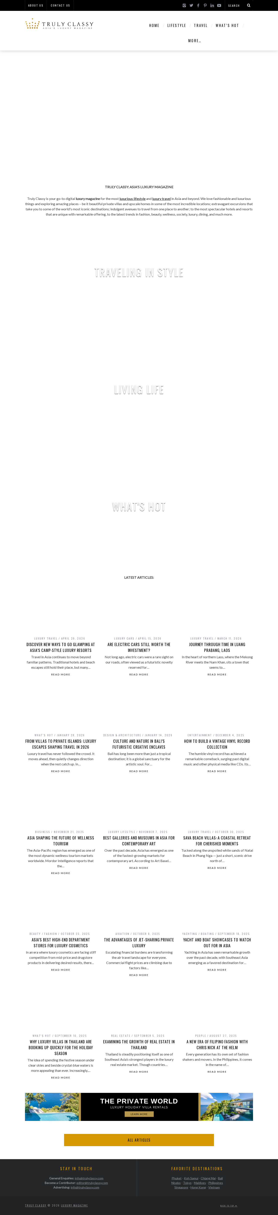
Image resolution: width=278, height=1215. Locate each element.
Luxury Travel (46, 638)
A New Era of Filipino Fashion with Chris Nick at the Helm (217, 1044)
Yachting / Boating (198, 934)
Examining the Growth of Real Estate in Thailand (139, 1044)
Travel (201, 25)
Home (154, 25)
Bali (220, 1178)
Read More (61, 674)
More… (194, 40)
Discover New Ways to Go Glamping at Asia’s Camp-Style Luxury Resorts (60, 647)
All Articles (139, 1140)
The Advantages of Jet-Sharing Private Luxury (139, 942)
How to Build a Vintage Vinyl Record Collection (217, 744)
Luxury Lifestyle (121, 832)
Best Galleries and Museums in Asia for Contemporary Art (139, 840)
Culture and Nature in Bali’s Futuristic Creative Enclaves (139, 744)
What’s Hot (227, 25)
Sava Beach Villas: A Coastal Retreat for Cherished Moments (217, 840)
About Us (35, 5)
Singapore (181, 1187)
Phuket (177, 1178)
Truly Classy (35, 1205)
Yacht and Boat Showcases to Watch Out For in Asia (217, 942)
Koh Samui (191, 1178)
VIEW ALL (139, 285)
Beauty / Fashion (43, 934)
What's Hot (44, 735)
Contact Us (60, 5)
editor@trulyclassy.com (92, 1183)
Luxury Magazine (74, 1205)
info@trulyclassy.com (89, 1178)
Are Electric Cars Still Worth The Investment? (139, 647)
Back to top (227, 1205)
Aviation (122, 934)
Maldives (200, 1183)
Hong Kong (198, 1187)
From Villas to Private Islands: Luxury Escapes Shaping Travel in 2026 (60, 744)
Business (42, 832)
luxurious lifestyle (132, 198)
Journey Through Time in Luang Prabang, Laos (217, 647)
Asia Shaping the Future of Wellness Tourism (60, 840)
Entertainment (200, 735)
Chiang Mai (208, 1178)
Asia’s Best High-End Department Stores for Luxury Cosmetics (61, 942)
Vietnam (214, 1187)
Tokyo (187, 1183)
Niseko (176, 1183)
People (200, 1035)
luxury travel (161, 198)
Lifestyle (176, 25)
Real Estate (121, 1035)
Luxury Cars (124, 638)
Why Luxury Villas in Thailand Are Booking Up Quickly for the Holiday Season (61, 1047)
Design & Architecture (122, 735)
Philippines (215, 1183)
